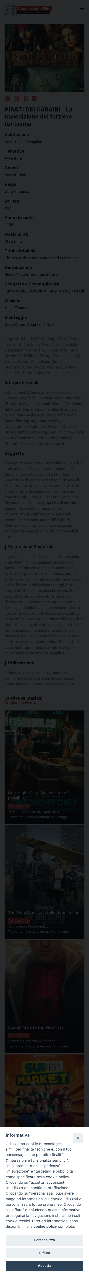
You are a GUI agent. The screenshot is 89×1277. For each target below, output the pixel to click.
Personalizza (44, 1240)
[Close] (78, 1138)
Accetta (44, 1266)
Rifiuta (44, 1253)
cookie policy (45, 1226)
